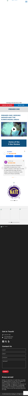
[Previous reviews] (2, 168)
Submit (5, 371)
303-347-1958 (21, 105)
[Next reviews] (25, 168)
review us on (17, 156)
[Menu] (26, 2)
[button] (14, 129)
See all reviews (10, 156)
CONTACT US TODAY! (7, 105)
